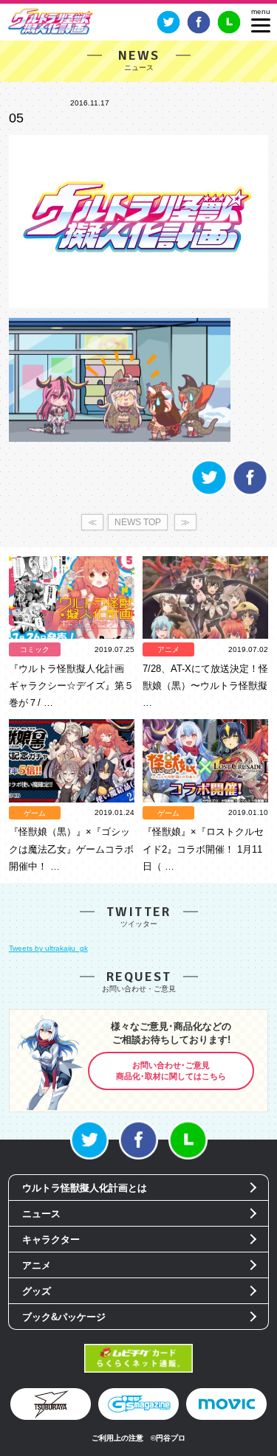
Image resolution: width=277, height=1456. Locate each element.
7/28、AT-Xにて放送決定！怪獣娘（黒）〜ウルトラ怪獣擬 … (205, 685)
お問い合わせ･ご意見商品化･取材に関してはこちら (171, 1071)
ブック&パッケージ (64, 1317)
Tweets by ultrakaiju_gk (48, 948)
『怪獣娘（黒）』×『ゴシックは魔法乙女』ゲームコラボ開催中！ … (71, 848)
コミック (34, 649)
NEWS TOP (137, 522)
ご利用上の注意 (117, 1438)
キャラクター (51, 1239)
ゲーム (35, 813)
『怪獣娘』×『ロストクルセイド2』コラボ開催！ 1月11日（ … (203, 848)
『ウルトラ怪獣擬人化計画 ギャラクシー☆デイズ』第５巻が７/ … (71, 685)
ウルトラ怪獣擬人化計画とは (84, 1188)
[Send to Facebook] (250, 493)
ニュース (41, 1213)
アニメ (168, 649)
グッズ (36, 1291)
